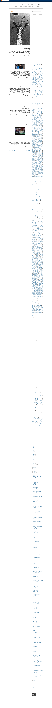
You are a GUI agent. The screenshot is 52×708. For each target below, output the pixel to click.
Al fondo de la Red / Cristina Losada (37, 72)
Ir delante (39, 261)
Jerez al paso (36, 262)
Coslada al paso (35, 186)
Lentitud (34, 641)
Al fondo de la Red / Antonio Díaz (35, 59)
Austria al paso (33, 140)
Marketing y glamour (37, 310)
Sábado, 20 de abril (35, 621)
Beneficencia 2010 (36, 147)
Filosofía (33, 240)
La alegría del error (35, 563)
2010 (33, 687)
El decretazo (35, 579)
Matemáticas (40, 311)
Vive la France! (34, 426)
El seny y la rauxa (40, 209)
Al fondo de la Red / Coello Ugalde (37, 70)
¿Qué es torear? (34, 35)
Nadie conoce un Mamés (36, 665)
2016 (33, 459)
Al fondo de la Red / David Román (38, 76)
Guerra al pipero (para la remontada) (36, 516)
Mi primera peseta (38, 314)
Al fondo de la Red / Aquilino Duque (37, 60)
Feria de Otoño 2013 (40, 230)
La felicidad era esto (36, 493)
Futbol (36, 243)
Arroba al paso (33, 138)
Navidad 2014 (35, 324)
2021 (33, 452)
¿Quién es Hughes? (35, 609)
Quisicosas (38, 355)
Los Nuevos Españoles (34, 300)
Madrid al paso (34, 306)
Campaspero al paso (39, 157)
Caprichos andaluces (34, 159)
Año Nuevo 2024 (38, 133)
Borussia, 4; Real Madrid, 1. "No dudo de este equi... (37, 549)
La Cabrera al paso (36, 265)
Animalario (36, 130)
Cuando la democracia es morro (37, 538)
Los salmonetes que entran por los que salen (37, 302)
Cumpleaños (33, 191)
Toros (36, 407)
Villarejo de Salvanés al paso (39, 421)
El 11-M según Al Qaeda (36, 586)
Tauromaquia (38, 394)
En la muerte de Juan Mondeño (37, 213)
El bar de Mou (36, 203)
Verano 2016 (33, 418)
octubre (34, 467)
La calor (40, 265)
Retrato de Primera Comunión (37, 626)
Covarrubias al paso (40, 186)
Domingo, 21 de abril (36, 612)
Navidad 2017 (37, 325)
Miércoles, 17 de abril (36, 657)
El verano (38, 212)
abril (34, 475)
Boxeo (40, 150)
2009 (33, 688)
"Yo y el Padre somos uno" (36, 613)
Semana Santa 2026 (34, 386)
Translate (38, 12)
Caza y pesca (36, 177)
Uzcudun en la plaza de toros (37, 642)
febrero (34, 681)
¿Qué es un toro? (37, 37)
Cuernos (36, 190)
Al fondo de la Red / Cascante (39, 69)
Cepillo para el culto (36, 178)
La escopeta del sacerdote (36, 637)
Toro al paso (33, 407)
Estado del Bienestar (35, 221)
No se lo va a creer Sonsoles (38, 330)
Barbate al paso (39, 143)
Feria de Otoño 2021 (39, 234)
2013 (33, 463)
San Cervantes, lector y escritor (37, 591)
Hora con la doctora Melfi (36, 256)
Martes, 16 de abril (35, 663)
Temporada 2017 (34, 398)
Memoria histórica (34, 313)
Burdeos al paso (38, 152)
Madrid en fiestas (37, 307)
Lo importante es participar (36, 281)
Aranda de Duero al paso (38, 135)
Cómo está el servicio (35, 182)
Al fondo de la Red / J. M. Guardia (37, 90)
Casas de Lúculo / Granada (38, 164)
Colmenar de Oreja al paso (35, 181)
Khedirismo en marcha (35, 264)
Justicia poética (33, 263)
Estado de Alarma (40, 220)
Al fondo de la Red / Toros (37, 117)
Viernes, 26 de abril (36, 532)
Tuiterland (33, 410)
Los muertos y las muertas (37, 299)
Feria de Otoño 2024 (35, 236)
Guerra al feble (33, 250)
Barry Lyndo (38, 144)
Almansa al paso (33, 127)
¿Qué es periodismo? (40, 33)
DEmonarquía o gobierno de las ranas (36, 197)
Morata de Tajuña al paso (35, 319)
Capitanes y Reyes (39, 158)
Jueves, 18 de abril (35, 646)
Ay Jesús (33, 142)
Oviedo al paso (40, 340)
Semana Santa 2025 (38, 385)
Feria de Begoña (40, 229)
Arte (36, 138)
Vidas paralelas (38, 419)
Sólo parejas (39, 390)
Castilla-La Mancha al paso (37, 176)
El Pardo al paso (40, 205)
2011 (33, 686)
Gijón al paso (40, 246)
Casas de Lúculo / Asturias (38, 162)
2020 (33, 454)
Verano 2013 (36, 417)
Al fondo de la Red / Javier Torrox (38, 94)
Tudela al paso (40, 409)
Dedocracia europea (40, 195)
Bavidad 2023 (34, 145)
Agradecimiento (36, 49)
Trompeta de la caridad (34, 409)
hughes (32, 258)
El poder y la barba (41, 206)
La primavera (41, 272)
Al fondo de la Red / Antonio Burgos (37, 58)
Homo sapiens (41, 255)
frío (39, 240)
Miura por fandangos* (36, 566)
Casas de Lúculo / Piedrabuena (38, 169)
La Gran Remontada (36, 537)
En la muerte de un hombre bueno (37, 517)
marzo (34, 680)
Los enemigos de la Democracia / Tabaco (37, 296)
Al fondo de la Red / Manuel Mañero (38, 102)
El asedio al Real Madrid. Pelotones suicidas (36, 636)
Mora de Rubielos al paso (38, 318)
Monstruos (33, 318)
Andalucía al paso (39, 128)
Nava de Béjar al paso (39, 322)
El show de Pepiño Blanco (35, 210)
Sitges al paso (41, 389)
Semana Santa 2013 (40, 378)
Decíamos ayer (34, 195)
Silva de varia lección (36, 389)
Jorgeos (34, 585)
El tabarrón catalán (37, 211)
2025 (33, 447)
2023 (33, 450)
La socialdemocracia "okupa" (37, 587)
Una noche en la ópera (39, 411)
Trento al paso (34, 408)
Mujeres (34, 630)
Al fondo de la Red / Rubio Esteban (36, 114)
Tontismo (41, 406)
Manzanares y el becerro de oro (37, 673)
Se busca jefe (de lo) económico (37, 573)
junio (34, 472)
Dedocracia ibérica (35, 196)
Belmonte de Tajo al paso (37, 146)
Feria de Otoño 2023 (40, 235)
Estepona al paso (41, 221)
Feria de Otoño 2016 (36, 232)
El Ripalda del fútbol (38, 208)
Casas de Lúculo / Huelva (35, 165)
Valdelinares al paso (34, 414)
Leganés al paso (36, 279)
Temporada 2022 (39, 399)
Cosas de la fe (36, 185)
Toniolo (34, 558)
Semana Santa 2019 (34, 382)
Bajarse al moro (39, 142)
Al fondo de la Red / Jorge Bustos (37, 96)
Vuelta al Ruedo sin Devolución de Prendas (37, 428)
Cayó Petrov (35, 676)
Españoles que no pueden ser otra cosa (37, 219)
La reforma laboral (35, 273)
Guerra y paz (38, 250)
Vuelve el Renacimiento (34, 429)
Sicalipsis (38, 388)
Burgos (41, 152)
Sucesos (41, 391)
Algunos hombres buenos (39, 126)
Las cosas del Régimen (35, 276)
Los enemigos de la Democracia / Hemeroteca (37, 292)
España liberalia (33, 218)
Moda (38, 316)
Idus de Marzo (36, 259)
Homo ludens (36, 255)
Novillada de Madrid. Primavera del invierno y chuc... (37, 500)
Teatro (41, 394)
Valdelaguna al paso (39, 413)
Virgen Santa (41, 422)
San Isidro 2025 (38, 370)
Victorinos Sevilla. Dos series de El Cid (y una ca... (37, 656)
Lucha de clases (41, 303)
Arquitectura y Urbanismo (39, 137)
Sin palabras (35, 484)
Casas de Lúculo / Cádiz (34, 163)
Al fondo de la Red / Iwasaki (35, 89)
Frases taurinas (36, 240)
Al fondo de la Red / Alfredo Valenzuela (37, 57)
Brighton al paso (40, 151)
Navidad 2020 (41, 326)
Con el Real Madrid (36, 568)
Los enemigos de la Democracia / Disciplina (38, 291)
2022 (33, 451)
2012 (33, 684)
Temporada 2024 (40, 400)
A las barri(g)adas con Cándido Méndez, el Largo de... (37, 678)
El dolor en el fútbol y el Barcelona (36, 583)
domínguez (33, 202)
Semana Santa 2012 (34, 378)
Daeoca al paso (35, 192)
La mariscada (35, 513)
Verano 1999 (33, 416)
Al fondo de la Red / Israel (39, 88)
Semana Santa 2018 (39, 381)
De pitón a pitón (38, 194)
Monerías (41, 317)
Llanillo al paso (41, 280)
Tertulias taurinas (36, 402)
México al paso (33, 314)
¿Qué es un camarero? (35, 36)
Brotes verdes (33, 152)
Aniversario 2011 (33, 132)
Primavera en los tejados (36, 557)
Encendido (34, 652)
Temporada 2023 (34, 400)
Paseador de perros (35, 576)
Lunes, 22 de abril (35, 608)
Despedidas (37, 198)
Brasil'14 (35, 151)
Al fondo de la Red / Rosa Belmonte (37, 113)
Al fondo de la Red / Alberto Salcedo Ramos (37, 56)
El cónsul (34, 651)
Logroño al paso (35, 284)
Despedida (33, 198)
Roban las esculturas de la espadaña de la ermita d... (37, 543)
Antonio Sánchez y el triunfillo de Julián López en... (38, 505)
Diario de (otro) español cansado (37, 200)
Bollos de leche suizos (36, 501)
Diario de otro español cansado (36, 201)
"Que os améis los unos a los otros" (38, 510)
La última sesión (41, 274)
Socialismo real (34, 390)
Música (41, 321)
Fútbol (39, 243)
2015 (33, 460)
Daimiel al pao (40, 192)
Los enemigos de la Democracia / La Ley (36, 294)
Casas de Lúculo (38, 160)
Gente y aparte (36, 246)
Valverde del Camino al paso (39, 415)
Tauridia (34, 394)
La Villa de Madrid (34, 275)
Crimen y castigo (34, 187)
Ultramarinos (40, 410)
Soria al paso (37, 391)
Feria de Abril (35, 229)
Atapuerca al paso (40, 139)
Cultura (40, 190)
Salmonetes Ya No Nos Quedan (26, 4)
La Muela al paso (36, 271)
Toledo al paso (37, 406)
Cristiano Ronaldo (40, 187)
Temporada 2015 (34, 397)
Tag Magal (33, 392)
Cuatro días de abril (36, 645)
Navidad (38, 323)
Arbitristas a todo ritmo (37, 136)
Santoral (34, 376)
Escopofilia (34, 216)
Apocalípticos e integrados (35, 134)
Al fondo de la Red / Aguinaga (37, 54)
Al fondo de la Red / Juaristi (37, 99)
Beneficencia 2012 (36, 148)
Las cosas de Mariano (40, 275)
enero (34, 683)
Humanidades (36, 258)
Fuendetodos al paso (36, 241)
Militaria (36, 315)
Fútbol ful (33, 244)
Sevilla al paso (34, 388)
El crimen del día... (35, 487)
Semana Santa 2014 (35, 379)
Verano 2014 (40, 417)
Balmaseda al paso (34, 143)
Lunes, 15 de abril (35, 672)
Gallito (32, 245)
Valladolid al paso (34, 415)
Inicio (20, 150)
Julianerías (41, 262)
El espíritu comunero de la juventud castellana (36, 603)
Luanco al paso (36, 303)
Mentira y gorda (40, 313)
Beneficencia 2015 (41, 148)
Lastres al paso (39, 278)
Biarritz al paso (39, 149)
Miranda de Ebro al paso (34, 316)
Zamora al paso (39, 429)
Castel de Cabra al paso (37, 175)
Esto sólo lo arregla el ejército (36, 222)
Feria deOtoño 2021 (39, 239)
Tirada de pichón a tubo (36, 604)
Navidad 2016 (33, 325)
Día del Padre (40, 198)
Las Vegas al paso (38, 277)
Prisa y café (34, 643)
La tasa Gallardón (36, 274)
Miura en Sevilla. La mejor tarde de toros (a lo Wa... (37, 607)
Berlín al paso (34, 149)
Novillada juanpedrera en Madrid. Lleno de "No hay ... (38, 671)
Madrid (38, 304)
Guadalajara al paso (34, 249)
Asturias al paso (34, 139)
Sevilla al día (40, 387)
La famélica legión (39, 269)
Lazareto (32, 279)
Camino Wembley (35, 666)
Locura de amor (40, 283)
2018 (33, 456)
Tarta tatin (34, 489)
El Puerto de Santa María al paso (36, 207)
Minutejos (40, 315)
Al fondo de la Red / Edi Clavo (37, 78)
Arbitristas (33, 136)
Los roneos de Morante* (36, 628)
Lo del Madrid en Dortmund (37, 533)
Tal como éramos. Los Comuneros (37, 618)
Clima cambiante (34, 180)
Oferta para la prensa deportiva (37, 492)
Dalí (33, 518)
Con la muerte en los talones (37, 620)
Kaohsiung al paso (40, 263)
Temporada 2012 (39, 395)
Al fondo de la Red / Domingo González (38, 77)
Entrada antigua (28, 150)
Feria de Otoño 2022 (34, 235)
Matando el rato (36, 311)
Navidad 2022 (40, 327)
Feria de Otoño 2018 (37, 233)
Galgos (36, 244)
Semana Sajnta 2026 (39, 376)
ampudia (35, 128)
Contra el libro (35, 528)
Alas (32, 125)
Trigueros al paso (40, 408)
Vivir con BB (35, 650)
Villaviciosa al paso (34, 422)
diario (32, 199)
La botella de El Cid (36, 662)
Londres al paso (40, 284)
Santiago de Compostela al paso (35, 375)
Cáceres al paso (33, 155)
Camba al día (33, 157)
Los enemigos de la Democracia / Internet (37, 293)
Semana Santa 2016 (36, 380)
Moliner (34, 540)
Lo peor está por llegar (37, 282)
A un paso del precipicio (37, 45)
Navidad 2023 (34, 328)
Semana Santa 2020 (40, 382)
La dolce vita (37, 267)
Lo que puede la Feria (36, 622)
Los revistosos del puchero (38, 301)
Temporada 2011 (34, 395)
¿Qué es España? (38, 22)
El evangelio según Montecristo (37, 496)
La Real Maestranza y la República (36, 648)
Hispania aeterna (34, 252)
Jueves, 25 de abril (35, 547)
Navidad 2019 (36, 326)
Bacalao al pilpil (35, 590)
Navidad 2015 (40, 324)
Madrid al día (38, 305)
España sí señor (39, 218)
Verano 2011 (37, 416)
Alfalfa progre (33, 126)
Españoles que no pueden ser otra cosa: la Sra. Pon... (37, 536)
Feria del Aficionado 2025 (37, 237)
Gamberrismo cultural (36, 245)
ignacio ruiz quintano (36, 696)
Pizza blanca (35, 570)
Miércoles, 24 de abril (36, 567)
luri (36, 304)
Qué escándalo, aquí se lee (36, 529)
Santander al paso (39, 374)
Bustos (36, 154)
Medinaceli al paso (40, 312)
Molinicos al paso (36, 317)
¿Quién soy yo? (35, 598)
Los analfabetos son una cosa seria (36, 285)
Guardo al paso (40, 249)
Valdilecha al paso (40, 414)
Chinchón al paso (36, 179)
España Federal (40, 217)
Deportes (42, 197)
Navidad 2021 (35, 327)
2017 (33, 458)
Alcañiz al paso (40, 125)
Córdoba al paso (39, 183)
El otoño (36, 205)
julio (34, 471)
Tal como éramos (37, 392)
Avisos (37, 140)
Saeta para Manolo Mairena (37, 521)
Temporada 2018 (39, 398)
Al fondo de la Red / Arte (39, 63)
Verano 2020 (37, 418)
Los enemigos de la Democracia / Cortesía (37, 289)
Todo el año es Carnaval (35, 405)
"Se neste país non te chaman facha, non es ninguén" (37, 597)
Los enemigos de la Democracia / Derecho (37, 290)
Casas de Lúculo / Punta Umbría (35, 170)
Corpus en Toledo (34, 184)
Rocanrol (35, 360)
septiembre (35, 468)
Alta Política (37, 127)
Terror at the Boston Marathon (37, 611)
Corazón (35, 183)
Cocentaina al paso (39, 180)
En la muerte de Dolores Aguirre (37, 675)
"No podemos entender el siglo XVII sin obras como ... (37, 481)
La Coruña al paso (39, 266)
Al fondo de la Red (37, 52)
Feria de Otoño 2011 (34, 230)
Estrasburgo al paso (41, 225)
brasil (32, 151)
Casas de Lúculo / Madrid (37, 166)
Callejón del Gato (40, 156)
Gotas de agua (33, 247)
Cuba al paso (38, 189)
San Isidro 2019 (37, 368)
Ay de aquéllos (40, 141)
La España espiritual (34, 269)
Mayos (34, 478)
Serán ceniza (34, 387)
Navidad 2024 (40, 328)
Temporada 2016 (39, 397)
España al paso (39, 216)
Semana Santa (33, 377)
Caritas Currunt (38, 159)
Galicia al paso (40, 244)
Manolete (34, 309)
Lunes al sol (33, 304)
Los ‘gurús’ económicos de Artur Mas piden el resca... (37, 601)
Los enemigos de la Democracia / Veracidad (37, 297)
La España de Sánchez (39, 268)
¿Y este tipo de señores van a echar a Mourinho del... (38, 639)
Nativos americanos (34, 322)
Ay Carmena (35, 141)
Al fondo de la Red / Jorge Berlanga (36, 95)
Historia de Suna (39, 252)
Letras (33, 280)
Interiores (36, 261)
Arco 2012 (33, 137)
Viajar (33, 419)
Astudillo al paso (40, 138)
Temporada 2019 (34, 399)
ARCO (42, 136)
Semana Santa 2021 (35, 383)
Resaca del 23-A (35, 564)
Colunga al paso (41, 181)
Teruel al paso (41, 402)
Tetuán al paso (34, 403)
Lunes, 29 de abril (35, 502)
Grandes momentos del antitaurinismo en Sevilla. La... (37, 661)
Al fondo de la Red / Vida (38, 121)
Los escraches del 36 (36, 541)
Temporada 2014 (39, 396)
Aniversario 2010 (38, 131)
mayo (34, 473)
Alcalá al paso (35, 125)
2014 (33, 462)
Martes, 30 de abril (35, 488)
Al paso (39, 124)
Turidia (37, 410)
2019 (33, 455)
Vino (38, 422)
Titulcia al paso (40, 404)
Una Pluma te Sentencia (36, 412)
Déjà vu (40, 196)
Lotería (32, 303)
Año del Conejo (39, 132)
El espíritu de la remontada (37, 491)
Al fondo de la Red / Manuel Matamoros (37, 103)
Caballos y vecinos (40, 154)
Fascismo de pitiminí (34, 228)
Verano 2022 (41, 418)
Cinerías (40, 179)
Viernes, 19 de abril (36, 633)
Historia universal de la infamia (35, 253)
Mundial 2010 (37, 320)
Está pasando (35, 220)
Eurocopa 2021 (34, 226)
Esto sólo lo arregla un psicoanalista (36, 223)
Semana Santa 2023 (36, 384)
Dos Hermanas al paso (37, 202)
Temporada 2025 (35, 401)
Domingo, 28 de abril (36, 508)
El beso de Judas (35, 497)
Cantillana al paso (34, 158)
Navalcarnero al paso (34, 323)
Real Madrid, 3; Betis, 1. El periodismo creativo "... (37, 616)
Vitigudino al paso (41, 425)
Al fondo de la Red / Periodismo (39, 112)
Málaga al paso (37, 308)
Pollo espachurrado (35, 531)
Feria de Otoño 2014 (35, 231)
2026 (33, 446)
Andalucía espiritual (35, 129)
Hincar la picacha (38, 251)
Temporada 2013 (34, 396)
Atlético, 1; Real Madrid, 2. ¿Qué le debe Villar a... (37, 512)
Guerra (34, 553)
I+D (40, 258)
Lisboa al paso (36, 280)
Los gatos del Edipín (34, 298)
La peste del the (37, 272)
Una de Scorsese (33, 411)
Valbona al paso (34, 413)
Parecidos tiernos (40, 344)
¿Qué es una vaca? (38, 38)
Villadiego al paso (38, 420)
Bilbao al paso (36, 150)
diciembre (34, 464)
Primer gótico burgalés (36, 562)
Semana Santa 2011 (39, 377)
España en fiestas (34, 217)
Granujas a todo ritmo (39, 248)
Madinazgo (34, 617)
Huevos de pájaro (39, 257)
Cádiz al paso (34, 156)
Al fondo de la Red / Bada (37, 64)
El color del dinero (36, 204)
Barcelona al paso (34, 144)
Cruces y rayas (33, 188)
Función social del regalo (37, 242)
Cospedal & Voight (35, 575)
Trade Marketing (41, 407)
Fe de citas (38, 228)
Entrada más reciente (12, 150)
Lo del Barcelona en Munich (37, 554)
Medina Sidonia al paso (34, 312)
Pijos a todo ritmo (35, 495)
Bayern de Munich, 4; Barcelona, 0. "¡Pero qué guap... (37, 572)
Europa (37, 226)
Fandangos (40, 227)
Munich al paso (37, 321)
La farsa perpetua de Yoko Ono (37, 627)
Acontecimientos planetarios (35, 48)
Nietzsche (34, 522)
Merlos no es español (36, 577)
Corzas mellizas (39, 184)
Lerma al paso (41, 279)
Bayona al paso (39, 145)
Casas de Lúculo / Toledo (38, 173)
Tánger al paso (38, 393)
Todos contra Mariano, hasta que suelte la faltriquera (37, 551)
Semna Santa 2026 (40, 386)
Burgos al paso (33, 153)
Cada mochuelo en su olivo (39, 155)
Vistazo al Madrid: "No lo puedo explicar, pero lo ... (37, 546)
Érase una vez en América (39, 215)
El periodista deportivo (34, 206)
